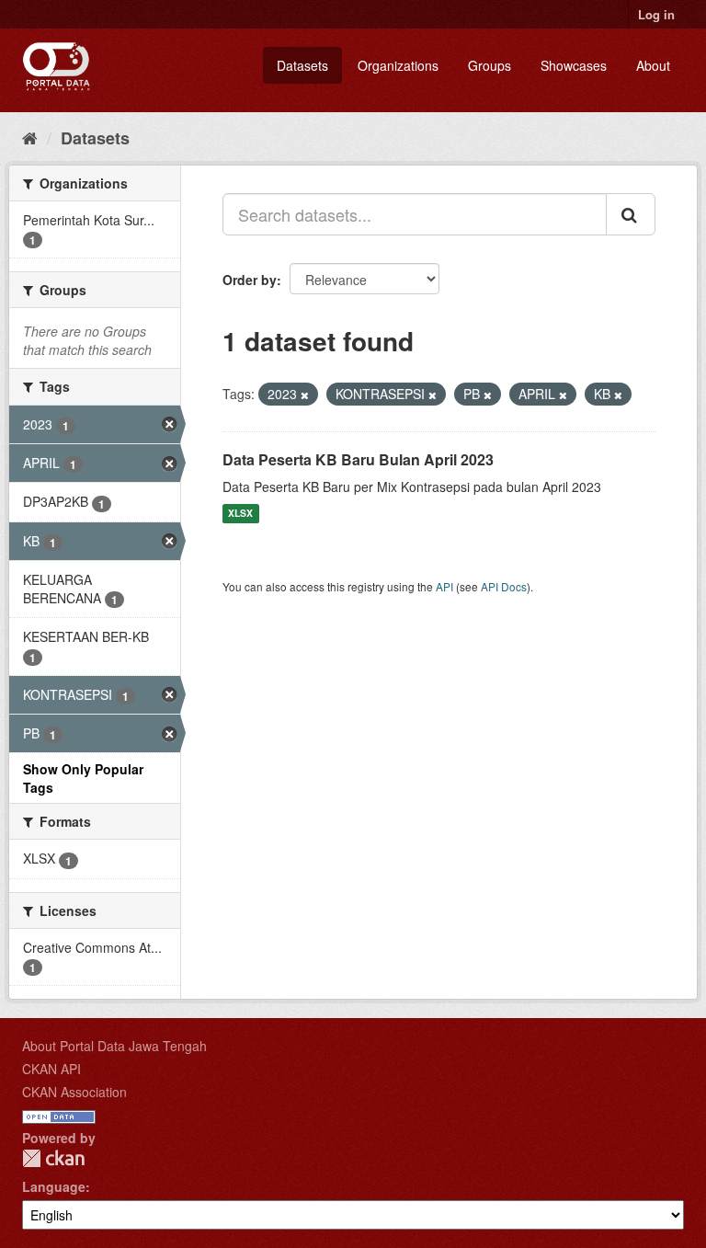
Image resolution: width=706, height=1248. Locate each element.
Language (53, 1186)
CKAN (53, 1158)
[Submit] (630, 214)
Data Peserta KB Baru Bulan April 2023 (358, 459)
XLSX (240, 514)
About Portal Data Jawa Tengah (114, 1045)
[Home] (30, 137)
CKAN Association (74, 1091)
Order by (249, 279)
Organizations (398, 65)
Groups (489, 65)
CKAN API (51, 1068)
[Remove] (305, 394)
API (444, 586)
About (653, 65)
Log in (656, 14)
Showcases (574, 65)
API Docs (504, 586)
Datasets (302, 65)
